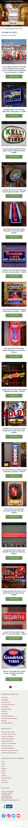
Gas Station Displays (7, 723)
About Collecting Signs (7, 738)
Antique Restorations (7, 746)
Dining (3, 773)
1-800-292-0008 (5, 794)
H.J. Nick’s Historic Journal (8, 734)
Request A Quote (14, 76)
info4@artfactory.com (7, 796)
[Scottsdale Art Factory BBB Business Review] (7, 807)
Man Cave (4, 780)
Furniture (3, 775)
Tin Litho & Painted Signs (8, 704)
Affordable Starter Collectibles (9, 718)
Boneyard (4, 720)
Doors (3, 764)
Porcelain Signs (5, 702)
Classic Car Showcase (7, 736)
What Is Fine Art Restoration (8, 743)
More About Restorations (8, 748)
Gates (3, 766)
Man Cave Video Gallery (7, 732)
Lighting (3, 771)
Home (2, 28)
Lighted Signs (5, 706)
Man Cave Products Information (9, 750)
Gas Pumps (4, 697)
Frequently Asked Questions (8, 752)
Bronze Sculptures (6, 778)
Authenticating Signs (6, 741)
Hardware (4, 768)
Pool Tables (4, 782)
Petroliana (4, 711)
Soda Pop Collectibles (7, 716)
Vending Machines (6, 709)
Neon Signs (4, 699)
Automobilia (4, 713)
